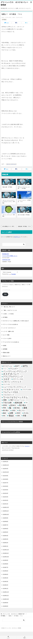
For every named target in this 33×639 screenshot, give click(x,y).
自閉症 (14, 410)
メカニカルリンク (8, 395)
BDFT (17, 366)
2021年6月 (5, 486)
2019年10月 (6, 556)
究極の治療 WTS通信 (7, 187)
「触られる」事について (9, 306)
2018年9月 (5, 602)
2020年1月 (5, 546)
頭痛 (18, 415)
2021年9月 (5, 475)
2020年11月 (6, 511)
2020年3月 (5, 539)
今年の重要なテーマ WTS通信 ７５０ (9, 226)
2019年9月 (5, 560)
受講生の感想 (6, 352)
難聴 (4, 415)
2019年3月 (5, 581)
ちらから (27, 446)
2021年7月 (5, 482)
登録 (5, 294)
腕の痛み (17, 408)
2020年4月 (5, 535)
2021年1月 (5, 503)
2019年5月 (5, 574)
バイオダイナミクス (11, 389)
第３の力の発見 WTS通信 (24, 214)
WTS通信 (4, 19)
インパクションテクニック (15, 371)
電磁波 (11, 416)
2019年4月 (5, 578)
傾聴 (5, 400)
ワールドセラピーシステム (15, 397)
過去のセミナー (6, 356)
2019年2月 (5, 585)
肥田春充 (13, 405)
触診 (4, 413)
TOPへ (24, 637)
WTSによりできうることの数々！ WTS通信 (24, 188)
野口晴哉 (26, 413)
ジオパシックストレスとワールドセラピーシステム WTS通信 (8, 202)
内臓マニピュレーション (17, 400)
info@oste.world (6, 259)
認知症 (18, 413)
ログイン (17, 236)
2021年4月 (5, 493)
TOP (13, 614)
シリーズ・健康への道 (8, 331)
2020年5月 (5, 532)
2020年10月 (6, 514)
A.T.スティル (7, 366)
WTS (25, 366)
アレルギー (14, 369)
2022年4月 (5, 468)
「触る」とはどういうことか (10, 310)
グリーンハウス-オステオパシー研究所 (12, 421)
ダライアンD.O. (6, 384)
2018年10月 (6, 599)
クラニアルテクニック (13, 376)
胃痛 (4, 408)
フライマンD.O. (26, 389)
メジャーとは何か (7, 338)
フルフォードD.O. (10, 392)
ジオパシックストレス (11, 164)
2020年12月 (6, 507)
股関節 (5, 405)
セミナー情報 (6, 335)
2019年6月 (5, 571)
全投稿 (4, 345)
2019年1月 (5, 588)
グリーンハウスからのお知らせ (10, 324)
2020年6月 (5, 528)
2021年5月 (5, 489)
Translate (13, 274)
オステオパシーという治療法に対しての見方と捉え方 (16, 320)
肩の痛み (22, 405)
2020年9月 (5, 518)
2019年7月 (5, 567)
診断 (11, 413)
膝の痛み (6, 410)
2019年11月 (6, 553)
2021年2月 (5, 500)
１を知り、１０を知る (8, 313)
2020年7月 (5, 525)
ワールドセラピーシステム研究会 (11, 432)
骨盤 (24, 416)
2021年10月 (6, 472)
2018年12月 (6, 592)
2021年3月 (5, 496)
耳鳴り (26, 402)
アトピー (5, 368)
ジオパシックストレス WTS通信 (8, 215)
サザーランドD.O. (18, 379)
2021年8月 (5, 479)
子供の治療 (7, 403)
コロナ (6, 379)
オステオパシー (11, 374)
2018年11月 (6, 595)
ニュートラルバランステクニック (14, 387)
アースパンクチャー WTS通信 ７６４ (24, 201)
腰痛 (25, 408)
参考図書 (5, 349)
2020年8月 (5, 521)
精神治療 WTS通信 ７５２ (24, 226)
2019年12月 (6, 549)
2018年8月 (5, 606)
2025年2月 (5, 461)
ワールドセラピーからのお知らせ (11, 342)
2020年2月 (5, 542)
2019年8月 (5, 563)
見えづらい (22, 410)
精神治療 (18, 403)
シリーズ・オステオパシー (9, 328)
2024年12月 (6, 465)
